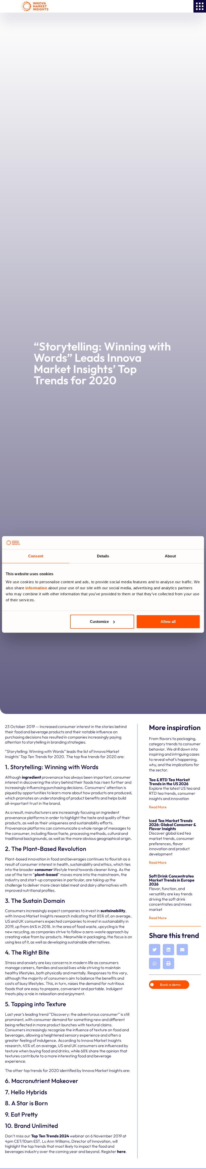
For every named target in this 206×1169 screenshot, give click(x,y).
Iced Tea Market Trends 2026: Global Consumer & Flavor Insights (172, 824)
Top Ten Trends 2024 (50, 1135)
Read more (158, 807)
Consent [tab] (35, 556)
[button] (154, 949)
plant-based (46, 874)
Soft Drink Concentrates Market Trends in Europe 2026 (171, 880)
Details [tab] (103, 556)
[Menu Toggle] (199, 6)
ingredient (32, 777)
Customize (99, 621)
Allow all (168, 621)
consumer (44, 869)
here (121, 1151)
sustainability (112, 910)
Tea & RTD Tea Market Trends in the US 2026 (169, 781)
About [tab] (170, 556)
